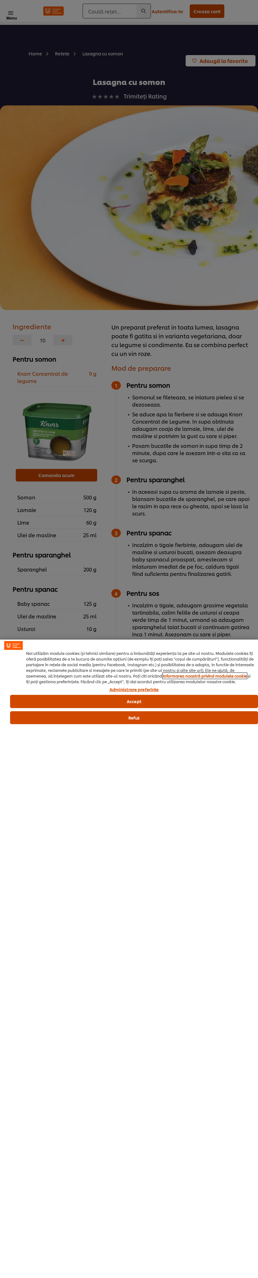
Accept (134, 701)
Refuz (134, 717)
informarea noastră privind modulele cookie (205, 675)
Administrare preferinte (134, 689)
